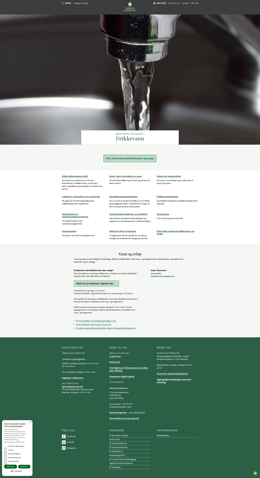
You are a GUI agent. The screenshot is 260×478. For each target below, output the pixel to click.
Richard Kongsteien (118, 412)
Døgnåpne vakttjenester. (73, 377)
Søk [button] (193, 3)
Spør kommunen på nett (72, 386)
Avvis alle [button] (24, 466)
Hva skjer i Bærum (120, 435)
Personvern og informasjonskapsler (172, 373)
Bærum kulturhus (119, 447)
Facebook (71, 436)
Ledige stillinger (81, 3)
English (185, 3)
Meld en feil (114, 362)
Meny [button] (68, 3)
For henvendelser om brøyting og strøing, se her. (96, 321)
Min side (161, 3)
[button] (17, 471)
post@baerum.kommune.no (162, 276)
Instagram (71, 448)
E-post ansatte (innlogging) (124, 459)
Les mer (21, 442)
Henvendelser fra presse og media (124, 418)
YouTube (70, 442)
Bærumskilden (163, 435)
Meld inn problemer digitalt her (94, 283)
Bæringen (116, 467)
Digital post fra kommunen (121, 463)
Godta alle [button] (11, 466)
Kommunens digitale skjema (121, 376)
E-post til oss (115, 356)
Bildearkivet (117, 451)
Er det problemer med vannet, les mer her (94, 324)
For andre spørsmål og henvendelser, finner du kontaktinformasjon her (105, 328)
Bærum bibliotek (119, 443)
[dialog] (17, 448)
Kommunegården (117, 455)
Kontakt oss (174, 3)
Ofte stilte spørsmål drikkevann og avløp (130, 158)
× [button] (30, 422)
